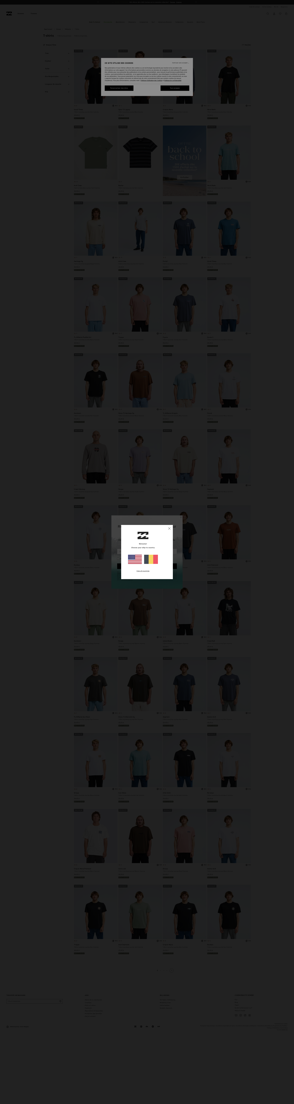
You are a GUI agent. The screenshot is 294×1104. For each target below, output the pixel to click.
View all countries (143, 571)
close (169, 528)
